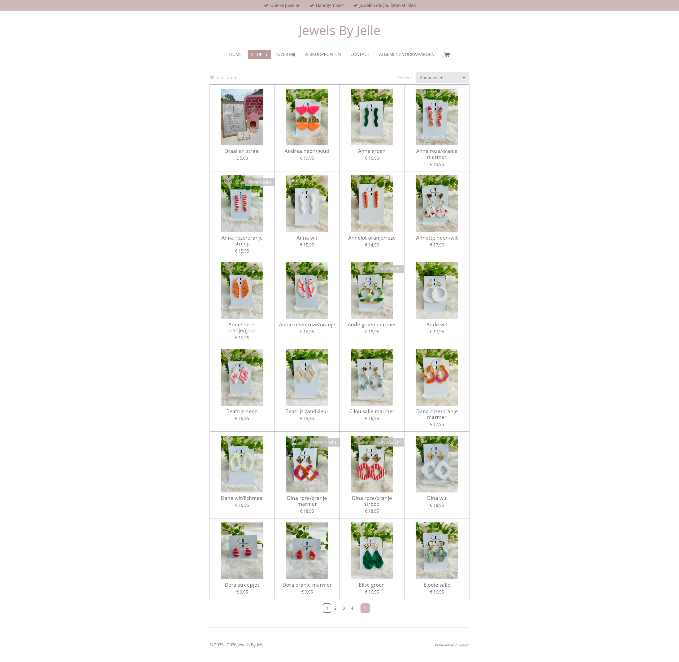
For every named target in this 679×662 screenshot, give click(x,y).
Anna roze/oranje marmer (437, 154)
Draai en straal (242, 151)
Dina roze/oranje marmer (307, 501)
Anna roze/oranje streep (242, 241)
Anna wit (307, 238)
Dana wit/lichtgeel (242, 498)
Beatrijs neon (242, 411)
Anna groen (372, 151)
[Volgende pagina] (365, 608)
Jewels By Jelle (340, 30)
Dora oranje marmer (307, 585)
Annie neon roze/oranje (307, 324)
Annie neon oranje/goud (242, 328)
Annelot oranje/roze (372, 238)
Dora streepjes (242, 585)
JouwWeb (462, 645)
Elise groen (372, 585)
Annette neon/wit (437, 238)
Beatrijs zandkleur (307, 411)
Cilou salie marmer (371, 411)
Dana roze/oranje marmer (437, 414)
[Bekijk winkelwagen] (447, 54)
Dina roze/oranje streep (372, 501)
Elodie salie (437, 585)
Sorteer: (405, 78)
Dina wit (437, 498)
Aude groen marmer (372, 324)
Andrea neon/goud (307, 151)
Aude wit (436, 324)
